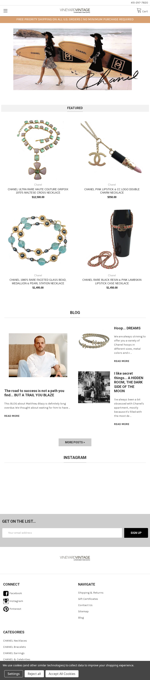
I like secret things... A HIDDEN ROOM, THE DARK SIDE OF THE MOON (128, 382)
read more (12, 416)
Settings (14, 674)
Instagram (16, 601)
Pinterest (15, 609)
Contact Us (85, 605)
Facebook (15, 593)
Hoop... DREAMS (127, 328)
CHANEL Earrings (14, 653)
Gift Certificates (88, 599)
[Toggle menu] (5, 10)
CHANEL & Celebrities (16, 659)
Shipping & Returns (91, 592)
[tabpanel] (75, 59)
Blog (81, 617)
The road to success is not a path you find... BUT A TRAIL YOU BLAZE (34, 393)
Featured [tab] (75, 108)
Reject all (34, 674)
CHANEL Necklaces (15, 640)
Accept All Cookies (62, 674)
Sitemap (83, 611)
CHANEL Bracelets (14, 647)
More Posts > (75, 442)
